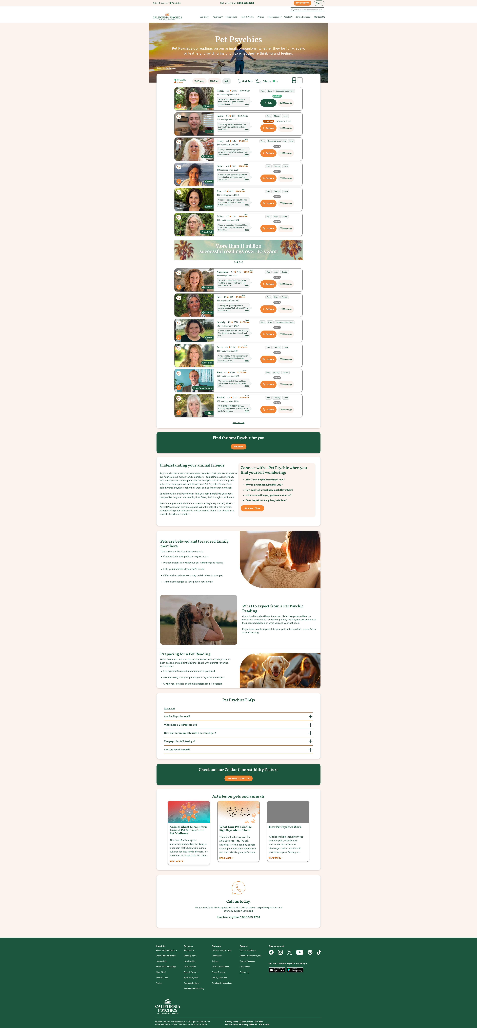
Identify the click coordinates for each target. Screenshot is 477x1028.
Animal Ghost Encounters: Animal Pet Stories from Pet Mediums (188, 830)
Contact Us (319, 17)
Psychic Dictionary (247, 961)
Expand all (169, 708)
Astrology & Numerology (222, 983)
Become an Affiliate (248, 950)
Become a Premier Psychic (250, 956)
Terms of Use (246, 1021)
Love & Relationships (220, 967)
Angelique (222, 272)
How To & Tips (162, 978)
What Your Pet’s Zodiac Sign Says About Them (235, 828)
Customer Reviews (191, 983)
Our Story (204, 17)
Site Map (259, 1021)
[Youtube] (299, 952)
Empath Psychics (191, 972)
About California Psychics (166, 950)
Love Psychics (190, 967)
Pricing (261, 17)
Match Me (238, 446)
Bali (219, 297)
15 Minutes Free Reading (194, 988)
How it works (247, 17)
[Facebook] (271, 952)
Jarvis (220, 116)
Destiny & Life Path (219, 978)
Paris (220, 347)
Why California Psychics (166, 956)
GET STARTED (302, 3)
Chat (215, 81)
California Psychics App (221, 950)
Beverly (221, 322)
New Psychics (189, 961)
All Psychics (189, 950)
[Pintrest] (310, 952)
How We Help (161, 961)
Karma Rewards (303, 17)
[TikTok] (319, 952)
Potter (220, 166)
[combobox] (248, 81)
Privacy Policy (231, 1021)
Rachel (220, 397)
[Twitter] (289, 952)
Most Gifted (161, 972)
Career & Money (218, 972)
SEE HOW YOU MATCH (239, 778)
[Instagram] (280, 952)
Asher (220, 216)
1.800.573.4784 (245, 3)
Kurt (219, 372)
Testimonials (231, 17)
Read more (176, 861)
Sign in (319, 3)
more (247, 104)
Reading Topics (190, 956)
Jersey (220, 141)
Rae (219, 191)
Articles (215, 961)
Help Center (245, 967)
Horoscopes (217, 956)
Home (159, 68)
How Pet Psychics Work (285, 827)
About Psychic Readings (166, 967)
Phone (200, 81)
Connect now (252, 508)
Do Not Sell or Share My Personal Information (247, 1024)
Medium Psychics (191, 978)
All (226, 81)
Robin (220, 91)
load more (238, 422)
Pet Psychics (171, 68)
